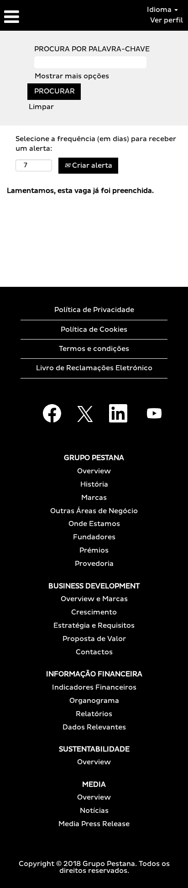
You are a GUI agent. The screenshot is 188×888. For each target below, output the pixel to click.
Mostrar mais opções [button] (72, 76)
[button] (31, 17)
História (94, 484)
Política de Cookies (94, 329)
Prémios (94, 550)
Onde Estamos (94, 524)
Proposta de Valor (94, 639)
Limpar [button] (41, 107)
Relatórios (94, 714)
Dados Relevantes (94, 727)
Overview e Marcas (94, 599)
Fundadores (94, 537)
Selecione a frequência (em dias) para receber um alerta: (96, 144)
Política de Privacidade (94, 310)
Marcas (94, 498)
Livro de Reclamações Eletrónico (94, 368)
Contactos (94, 652)
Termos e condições (94, 349)
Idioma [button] (160, 9)
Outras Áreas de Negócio (94, 511)
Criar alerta (91, 165)
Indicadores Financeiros (94, 687)
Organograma (94, 701)
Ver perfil (166, 20)
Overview (94, 471)
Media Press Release (94, 824)
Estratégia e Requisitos (94, 626)
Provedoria (94, 564)
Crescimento (94, 612)
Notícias (94, 811)
